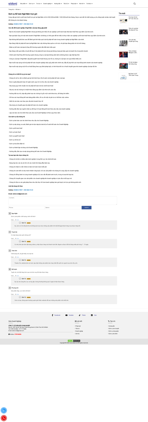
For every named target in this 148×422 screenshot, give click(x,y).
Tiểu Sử (65, 3)
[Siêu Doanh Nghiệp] (12, 3)
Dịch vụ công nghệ (113, 331)
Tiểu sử (77, 328)
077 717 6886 (22, 329)
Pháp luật (73, 3)
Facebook (57, 315)
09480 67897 (18, 24)
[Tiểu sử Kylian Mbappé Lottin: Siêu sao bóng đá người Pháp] (123, 54)
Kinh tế (81, 3)
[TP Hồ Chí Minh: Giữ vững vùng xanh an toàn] (123, 66)
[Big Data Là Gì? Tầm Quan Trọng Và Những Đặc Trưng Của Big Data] (123, 77)
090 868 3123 (28, 24)
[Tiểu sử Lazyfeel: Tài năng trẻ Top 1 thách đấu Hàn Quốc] (123, 32)
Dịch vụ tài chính (113, 333)
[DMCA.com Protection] (74, 340)
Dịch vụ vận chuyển (114, 328)
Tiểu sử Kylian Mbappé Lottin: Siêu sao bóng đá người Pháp (133, 53)
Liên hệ (77, 333)
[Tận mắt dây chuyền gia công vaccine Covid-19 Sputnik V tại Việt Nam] (123, 43)
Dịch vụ (31, 3)
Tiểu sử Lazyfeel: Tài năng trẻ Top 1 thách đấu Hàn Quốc (134, 31)
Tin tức (38, 3)
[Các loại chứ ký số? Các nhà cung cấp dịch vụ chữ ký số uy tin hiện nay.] (123, 20)
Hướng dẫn (57, 3)
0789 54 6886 (14, 329)
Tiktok (84, 315)
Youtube (70, 315)
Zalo (95, 315)
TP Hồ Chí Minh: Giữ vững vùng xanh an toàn (133, 64)
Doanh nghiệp (47, 3)
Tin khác (88, 3)
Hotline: (15, 334)
